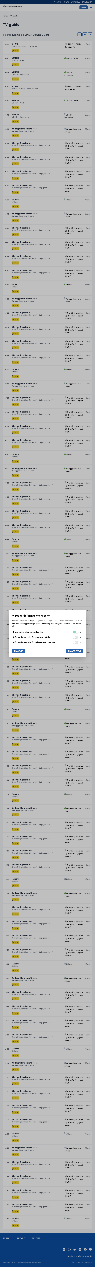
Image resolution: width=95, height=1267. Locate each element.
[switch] (75, 632)
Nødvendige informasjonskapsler (28, 632)
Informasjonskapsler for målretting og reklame (34, 642)
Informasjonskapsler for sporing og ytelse (32, 637)
